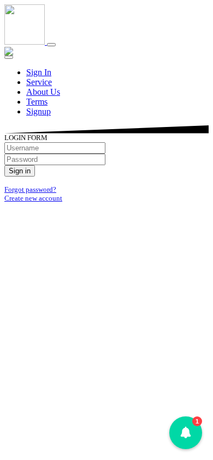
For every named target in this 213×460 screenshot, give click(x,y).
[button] (185, 432)
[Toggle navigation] (51, 44)
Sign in (20, 171)
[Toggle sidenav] (8, 57)
